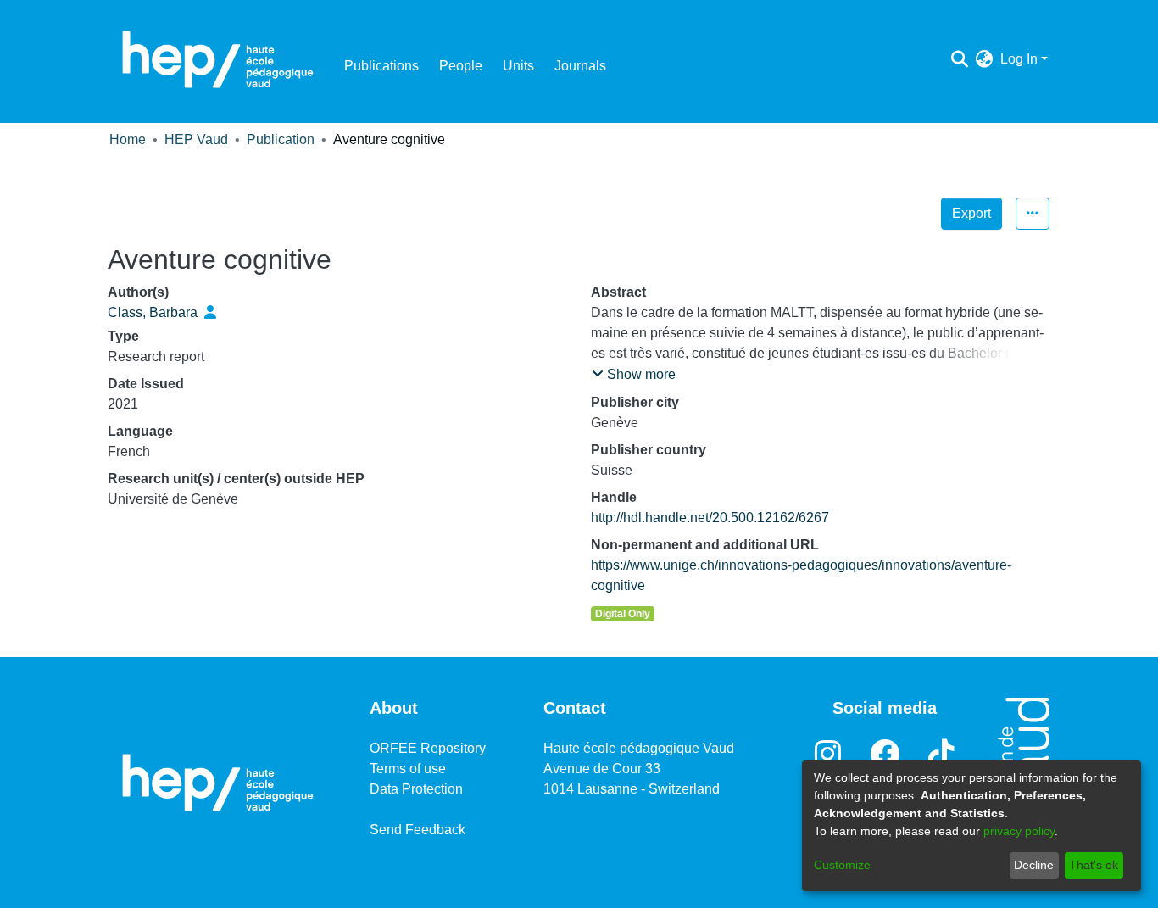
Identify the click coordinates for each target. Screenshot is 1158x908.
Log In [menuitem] (1019, 59)
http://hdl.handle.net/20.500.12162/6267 (710, 517)
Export (971, 213)
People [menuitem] (460, 65)
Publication (281, 139)
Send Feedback (417, 829)
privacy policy (1019, 831)
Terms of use (408, 768)
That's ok (1093, 865)
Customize (842, 865)
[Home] (218, 59)
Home (127, 139)
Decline (1034, 865)
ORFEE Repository (428, 748)
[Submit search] (960, 59)
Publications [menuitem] (381, 65)
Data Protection (416, 789)
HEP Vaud (196, 139)
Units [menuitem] (518, 65)
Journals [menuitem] (580, 65)
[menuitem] (984, 59)
